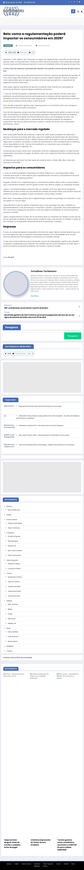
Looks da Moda (13, 636)
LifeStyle (9, 601)
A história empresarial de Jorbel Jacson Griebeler (14, 842)
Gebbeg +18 (12, 623)
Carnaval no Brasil (14, 568)
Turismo (9, 573)
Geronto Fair (12, 546)
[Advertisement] (42, 377)
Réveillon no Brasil (14, 564)
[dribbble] (74, 2)
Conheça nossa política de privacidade (17, 658)
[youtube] (79, 2)
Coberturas (10, 533)
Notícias (9, 506)
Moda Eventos (12, 641)
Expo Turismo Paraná (15, 550)
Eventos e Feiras (12, 519)
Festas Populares (12, 560)
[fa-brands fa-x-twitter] (72, 2)
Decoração (11, 619)
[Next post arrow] (79, 316)
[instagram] (77, 2)
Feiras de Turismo (14, 582)
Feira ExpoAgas (13, 541)
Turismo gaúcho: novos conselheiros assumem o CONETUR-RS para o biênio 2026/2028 (41, 845)
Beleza (10, 609)
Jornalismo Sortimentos (25, 45)
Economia (8, 45)
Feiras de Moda (13, 632)
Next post (7, 312)
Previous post (8, 305)
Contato (9, 651)
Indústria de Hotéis (14, 586)
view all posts (35, 296)
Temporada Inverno (14, 591)
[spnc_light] (81, 11)
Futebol (9, 515)
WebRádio (10, 646)
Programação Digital (15, 523)
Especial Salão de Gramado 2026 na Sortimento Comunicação (40, 406)
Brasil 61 (11, 257)
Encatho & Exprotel (14, 536)
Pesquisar (72, 335)
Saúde (10, 614)
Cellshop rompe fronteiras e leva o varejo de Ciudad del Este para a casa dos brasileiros (67, 845)
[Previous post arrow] (79, 306)
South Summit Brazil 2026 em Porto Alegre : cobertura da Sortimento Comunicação (46, 445)
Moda (8, 628)
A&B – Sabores (13, 604)
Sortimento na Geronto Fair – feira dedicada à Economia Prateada (41, 425)
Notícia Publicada (14, 510)
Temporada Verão (14, 596)
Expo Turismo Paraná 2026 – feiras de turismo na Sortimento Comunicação (44, 435)
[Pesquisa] (78, 11)
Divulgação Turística (15, 577)
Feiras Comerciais (14, 528)
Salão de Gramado (14, 555)
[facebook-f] (69, 2)
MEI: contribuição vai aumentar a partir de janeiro (26, 308)
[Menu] (73, 11)
